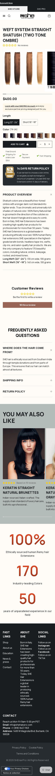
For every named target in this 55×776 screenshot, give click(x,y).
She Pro (41, 9)
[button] (9, 483)
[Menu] (4, 16)
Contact (7, 667)
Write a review (28, 305)
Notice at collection (11, 773)
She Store (14, 9)
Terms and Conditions (27, 753)
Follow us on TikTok (44, 656)
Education (8, 653)
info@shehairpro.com (21, 724)
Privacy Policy (19, 747)
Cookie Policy (36, 747)
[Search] (9, 16)
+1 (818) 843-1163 (20, 727)
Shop (5, 642)
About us (7, 647)
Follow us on (44, 644)
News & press (7, 660)
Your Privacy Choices (19, 768)
